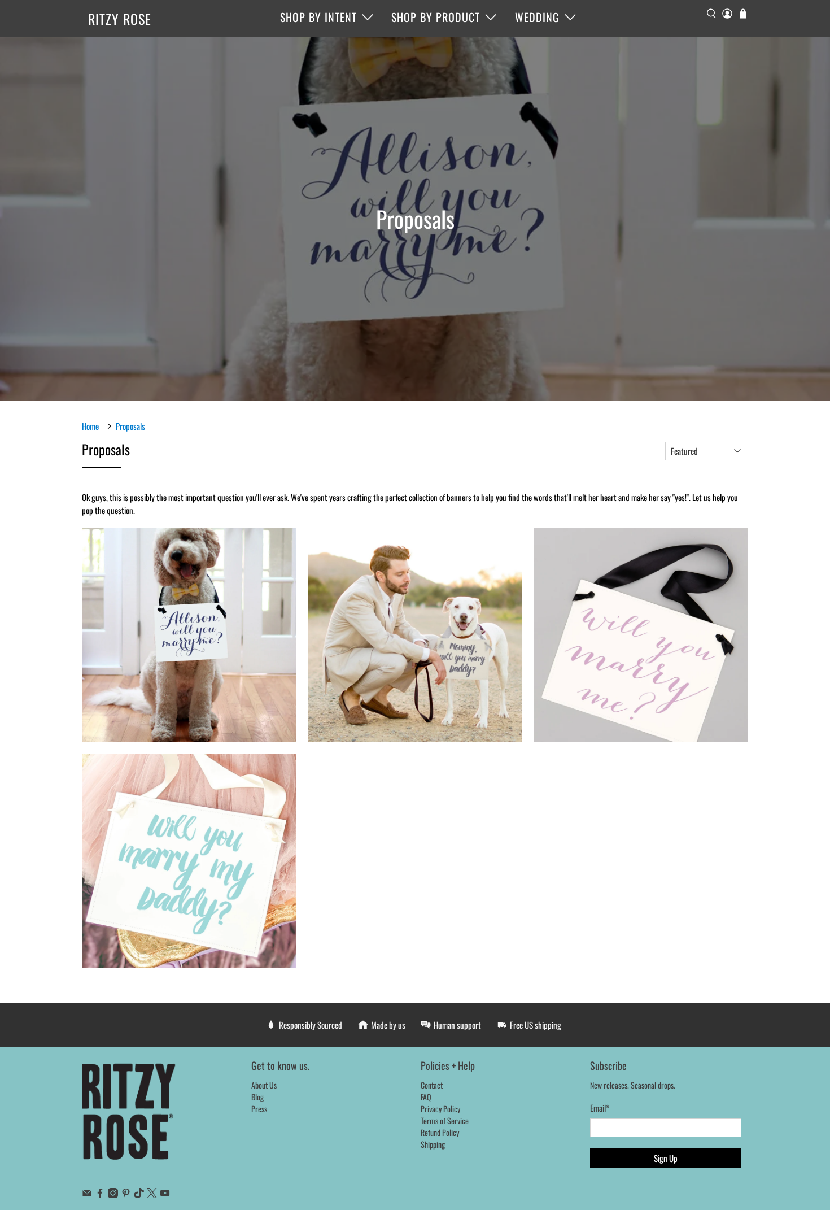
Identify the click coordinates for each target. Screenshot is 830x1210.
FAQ (426, 1097)
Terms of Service (445, 1120)
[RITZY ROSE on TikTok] (139, 1194)
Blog (257, 1097)
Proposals (130, 426)
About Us (264, 1085)
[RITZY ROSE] (129, 1117)
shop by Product (435, 16)
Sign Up (666, 1158)
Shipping (433, 1144)
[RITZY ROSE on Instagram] (113, 1194)
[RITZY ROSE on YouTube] (165, 1194)
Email (599, 1108)
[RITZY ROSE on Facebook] (100, 1194)
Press (259, 1109)
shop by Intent (318, 16)
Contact (432, 1085)
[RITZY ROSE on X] (152, 1194)
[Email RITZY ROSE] (87, 1194)
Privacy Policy (440, 1109)
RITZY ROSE (119, 18)
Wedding (537, 16)
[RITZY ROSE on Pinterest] (126, 1194)
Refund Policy (440, 1132)
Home (90, 426)
